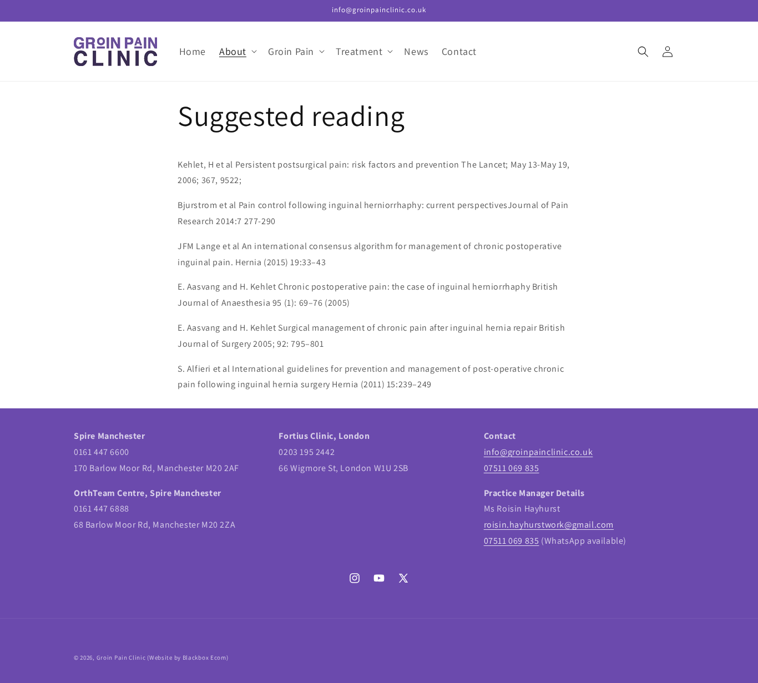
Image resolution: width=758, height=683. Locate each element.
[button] (237, 51)
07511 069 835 (511, 468)
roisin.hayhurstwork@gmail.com (549, 524)
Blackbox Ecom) (206, 657)
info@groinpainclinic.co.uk (538, 452)
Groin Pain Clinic (121, 657)
